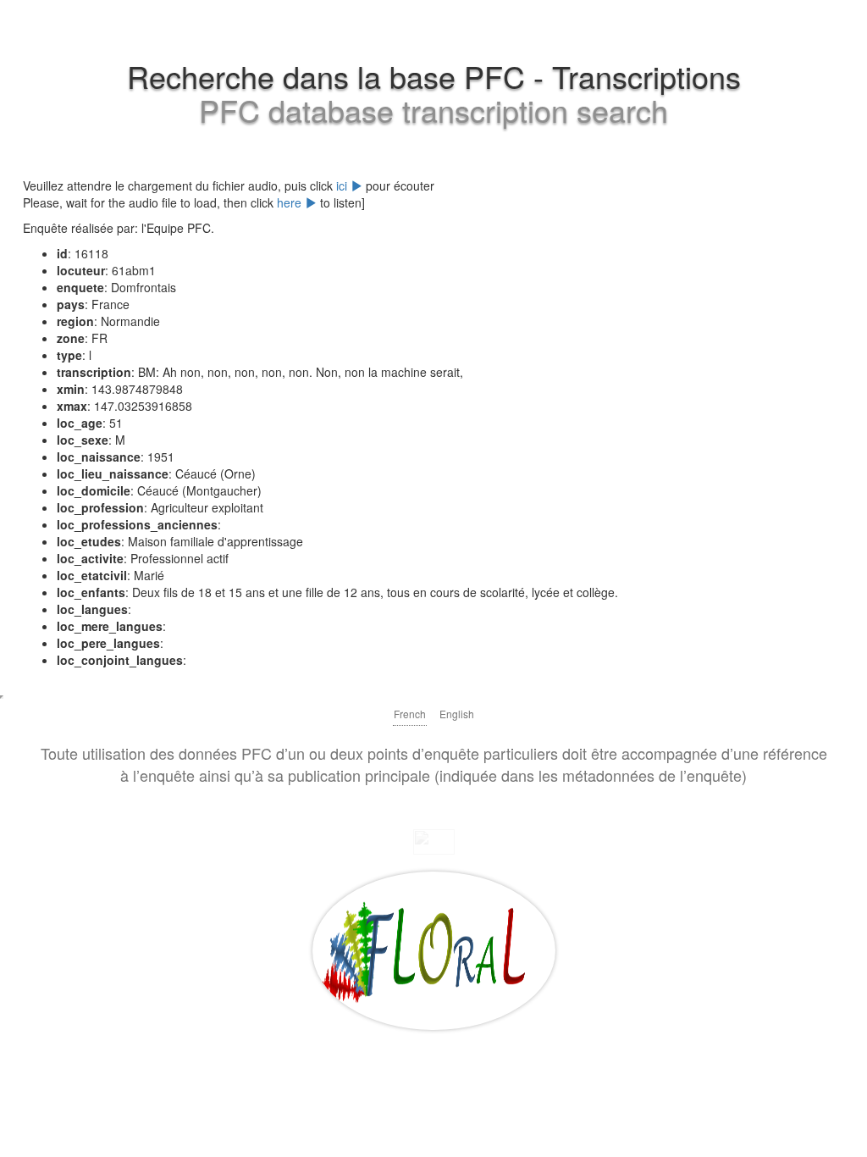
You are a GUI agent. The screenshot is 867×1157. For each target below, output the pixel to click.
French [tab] (410, 713)
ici (343, 185)
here (291, 202)
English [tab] (456, 713)
